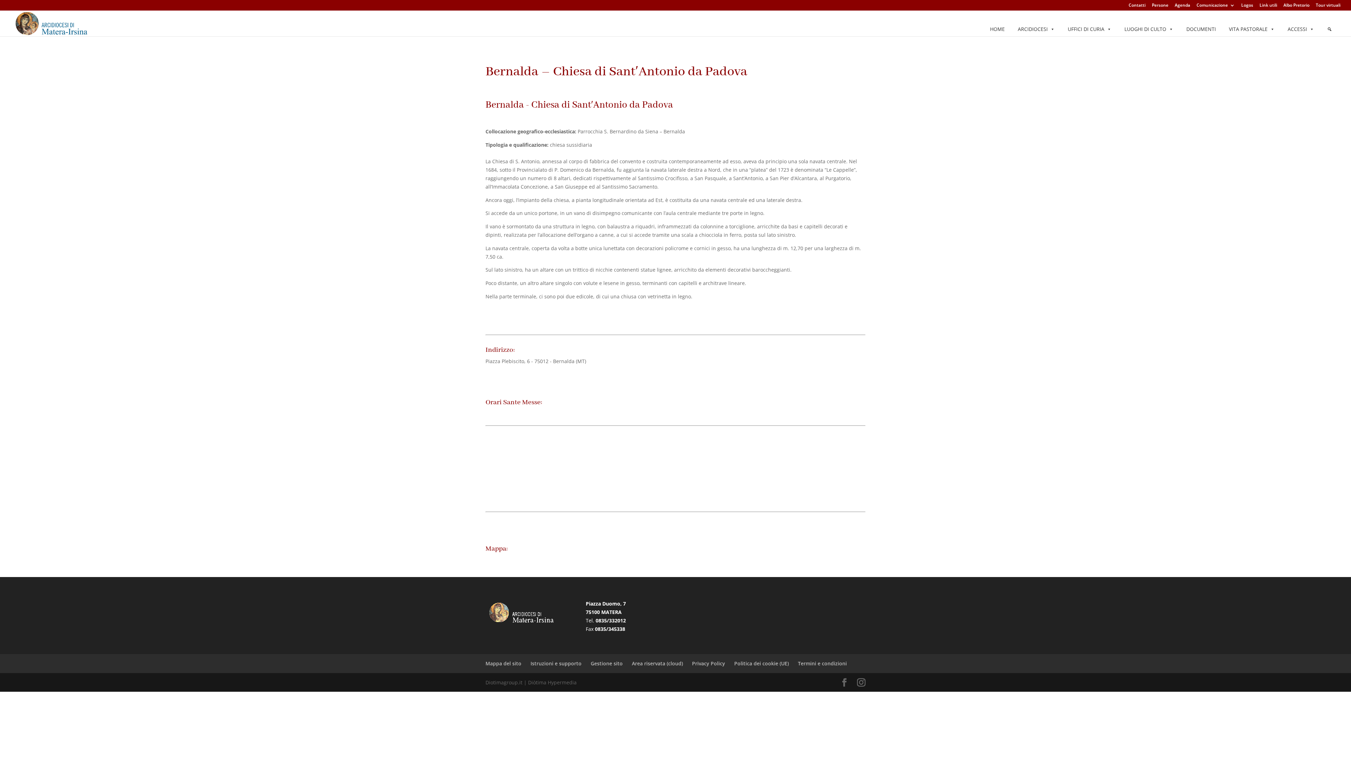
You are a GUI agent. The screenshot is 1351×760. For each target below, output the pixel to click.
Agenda (1182, 5)
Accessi (1297, 29)
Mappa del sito (503, 663)
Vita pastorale (1248, 29)
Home (997, 29)
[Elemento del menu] (1329, 29)
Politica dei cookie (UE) (761, 663)
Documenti (1201, 29)
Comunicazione (1212, 5)
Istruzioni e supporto (556, 663)
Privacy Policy (708, 663)
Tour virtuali (1328, 5)
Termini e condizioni (822, 663)
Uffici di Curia (1086, 29)
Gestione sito (607, 663)
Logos (1247, 5)
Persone (1160, 5)
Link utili (1268, 5)
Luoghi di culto (1145, 29)
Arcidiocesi (1033, 29)
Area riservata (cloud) (657, 663)
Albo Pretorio (1296, 5)
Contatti (1137, 5)
